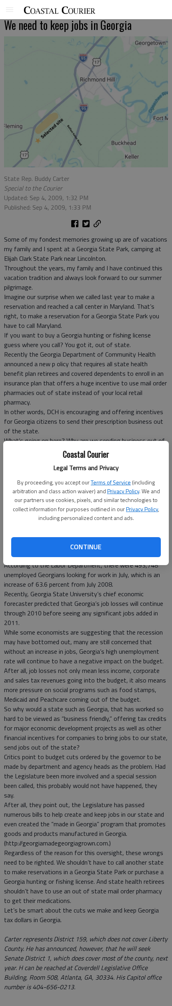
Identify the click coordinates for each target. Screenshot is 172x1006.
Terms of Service (111, 482)
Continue (85, 547)
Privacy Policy (123, 491)
